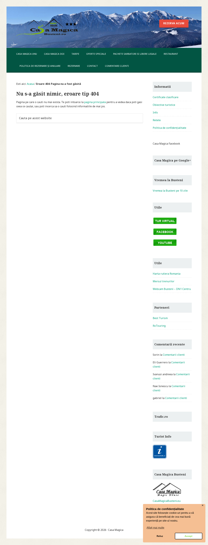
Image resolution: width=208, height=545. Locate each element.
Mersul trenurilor (163, 281)
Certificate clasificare (165, 97)
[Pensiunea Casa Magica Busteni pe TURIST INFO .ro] (160, 458)
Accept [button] (188, 536)
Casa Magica (48, 27)
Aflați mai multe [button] (155, 527)
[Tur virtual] (165, 224)
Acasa (30, 84)
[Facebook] (165, 235)
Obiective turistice (164, 105)
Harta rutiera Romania (166, 273)
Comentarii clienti (174, 354)
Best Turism (160, 318)
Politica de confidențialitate (169, 128)
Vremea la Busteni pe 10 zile (170, 190)
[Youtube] (165, 246)
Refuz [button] (160, 536)
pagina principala (95, 102)
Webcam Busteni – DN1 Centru (172, 289)
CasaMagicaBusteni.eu (167, 501)
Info (155, 112)
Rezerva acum (102, 7)
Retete (157, 120)
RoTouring (159, 326)
